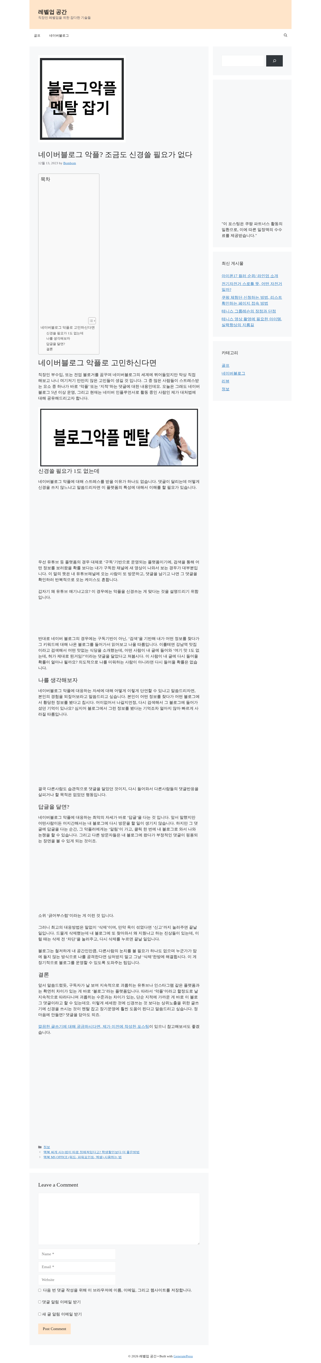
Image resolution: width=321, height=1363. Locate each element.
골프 (37, 35)
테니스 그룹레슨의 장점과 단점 (249, 311)
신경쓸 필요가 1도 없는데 (64, 333)
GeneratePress (183, 1356)
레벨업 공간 (52, 12)
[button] (286, 35)
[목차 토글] (90, 321)
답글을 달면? (55, 344)
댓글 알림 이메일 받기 (61, 1302)
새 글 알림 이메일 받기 (62, 1314)
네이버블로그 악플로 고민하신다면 (68, 328)
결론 (49, 349)
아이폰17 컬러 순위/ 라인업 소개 (250, 276)
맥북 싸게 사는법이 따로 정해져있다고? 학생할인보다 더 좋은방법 (91, 1152)
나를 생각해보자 (58, 338)
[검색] (274, 61)
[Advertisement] (68, 249)
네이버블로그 (59, 35)
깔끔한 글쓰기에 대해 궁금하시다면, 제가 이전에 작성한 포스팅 (93, 1026)
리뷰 (226, 381)
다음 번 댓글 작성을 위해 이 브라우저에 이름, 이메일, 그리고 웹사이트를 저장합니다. (117, 1290)
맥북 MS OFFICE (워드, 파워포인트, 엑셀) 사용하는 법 (82, 1157)
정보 (46, 1147)
